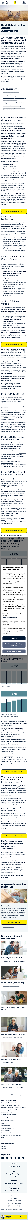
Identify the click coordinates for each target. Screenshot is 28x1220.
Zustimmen (14, 638)
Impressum (17, 623)
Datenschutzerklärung (10, 617)
